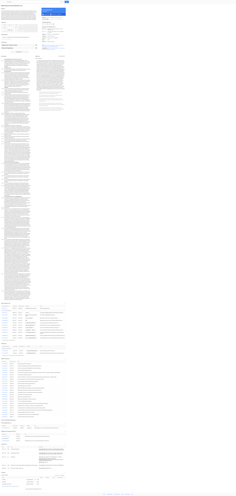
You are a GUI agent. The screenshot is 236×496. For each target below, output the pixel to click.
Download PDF (46, 14)
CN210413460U (5, 337)
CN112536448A (5, 350)
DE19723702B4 (5, 314)
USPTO (48, 48)
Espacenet (44, 49)
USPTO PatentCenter (53, 48)
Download (58, 475)
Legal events (58, 45)
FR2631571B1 (4, 312)
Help (132, 494)
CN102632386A (5, 318)
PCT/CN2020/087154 (5, 427)
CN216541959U (4, 405)
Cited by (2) (54, 45)
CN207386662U (5, 327)
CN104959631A (4, 368)
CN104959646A (4, 403)
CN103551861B (4, 383)
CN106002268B (5, 320)
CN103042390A (4, 365)
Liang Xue (56, 17)
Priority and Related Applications (52, 46)
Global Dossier (49, 49)
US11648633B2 (4, 363)
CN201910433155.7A (5, 436)
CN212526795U (4, 410)
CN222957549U (4, 381)
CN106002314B (4, 372)
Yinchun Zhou (48, 17)
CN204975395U (4, 407)
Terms (122, 494)
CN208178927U (5, 332)
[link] (15, 37)
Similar (60, 14)
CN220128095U (4, 370)
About (104, 494)
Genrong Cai (60, 17)
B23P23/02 (5, 37)
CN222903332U (4, 385)
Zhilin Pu (52, 17)
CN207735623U (4, 379)
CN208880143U (5, 335)
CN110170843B (4, 390)
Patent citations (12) (47, 45)
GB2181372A (4, 308)
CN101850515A (4, 396)
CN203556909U (4, 394)
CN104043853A (4, 374)
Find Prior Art (54, 14)
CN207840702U (4, 416)
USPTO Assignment (61, 48)
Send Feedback (109, 494)
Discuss (53, 49)
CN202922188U (4, 414)
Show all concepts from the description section (10, 486)
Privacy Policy (127, 494)
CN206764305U (5, 322)
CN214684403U (4, 412)
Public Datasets (117, 494)
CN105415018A (4, 401)
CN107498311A (5, 325)
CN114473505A (5, 353)
